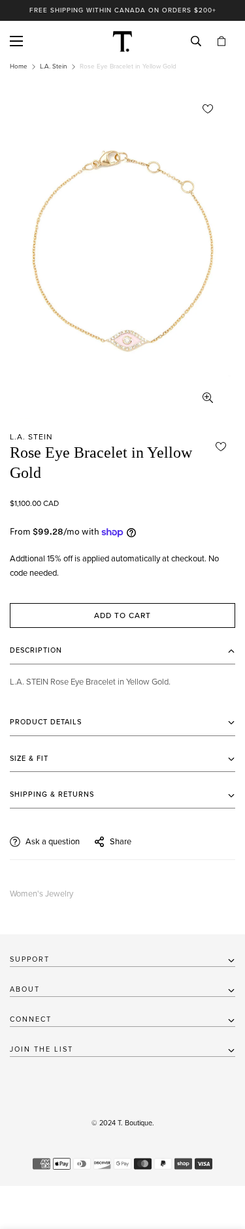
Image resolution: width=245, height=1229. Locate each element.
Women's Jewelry (41, 894)
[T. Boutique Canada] (122, 41)
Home (18, 66)
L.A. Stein (53, 66)
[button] (221, 41)
